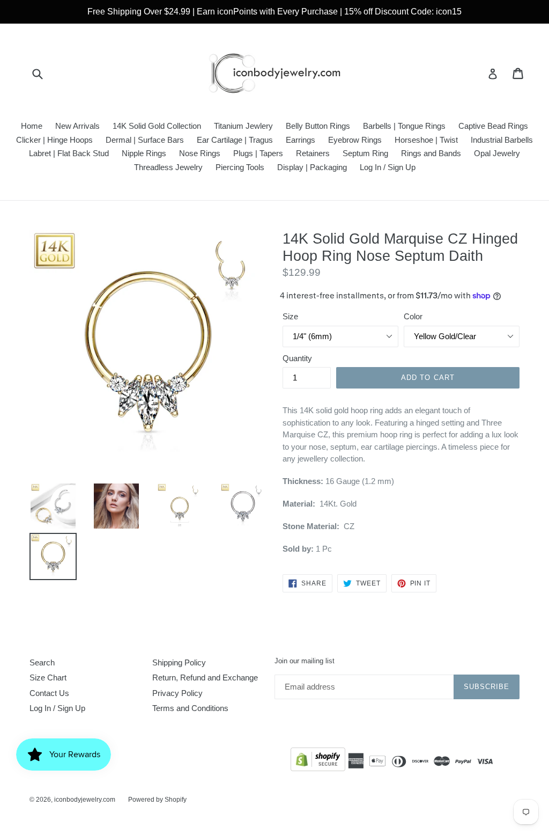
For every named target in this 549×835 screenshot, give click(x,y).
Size (290, 316)
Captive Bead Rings (493, 125)
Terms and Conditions (190, 708)
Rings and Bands (431, 153)
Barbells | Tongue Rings (404, 125)
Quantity (297, 358)
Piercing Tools (240, 167)
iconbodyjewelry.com (84, 799)
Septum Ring (365, 153)
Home (31, 125)
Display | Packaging (312, 167)
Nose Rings (199, 153)
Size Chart (47, 677)
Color (413, 316)
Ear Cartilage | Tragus (235, 139)
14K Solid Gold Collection (157, 125)
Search (42, 662)
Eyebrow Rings (355, 139)
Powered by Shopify (157, 799)
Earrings (300, 139)
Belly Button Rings (318, 125)
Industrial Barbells (502, 139)
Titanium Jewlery (243, 125)
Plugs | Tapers (258, 153)
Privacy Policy (177, 693)
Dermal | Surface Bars (145, 139)
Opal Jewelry (497, 153)
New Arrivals (77, 125)
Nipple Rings (144, 153)
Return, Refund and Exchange (205, 677)
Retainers (313, 153)
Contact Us (49, 693)
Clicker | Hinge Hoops (54, 139)
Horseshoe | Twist (426, 139)
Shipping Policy (179, 662)
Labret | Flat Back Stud (69, 153)
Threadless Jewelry (168, 167)
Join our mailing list (304, 661)
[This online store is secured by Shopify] (318, 761)
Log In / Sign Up (388, 167)
